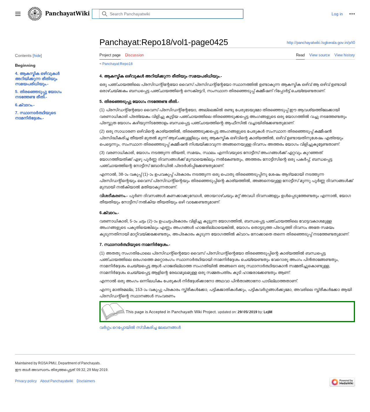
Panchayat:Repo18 (117, 64)
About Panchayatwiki (56, 381)
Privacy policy (26, 381)
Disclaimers (86, 381)
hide (37, 55)
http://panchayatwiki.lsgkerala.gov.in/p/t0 (321, 42)
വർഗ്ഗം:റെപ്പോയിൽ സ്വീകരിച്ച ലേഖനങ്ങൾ (140, 327)
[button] (18, 13)
